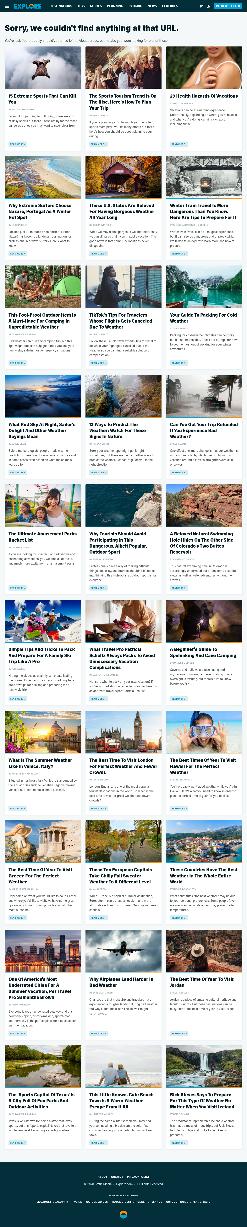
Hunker (140, 1201)
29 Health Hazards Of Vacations (204, 96)
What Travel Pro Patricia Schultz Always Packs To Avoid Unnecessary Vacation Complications (122, 658)
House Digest (121, 1201)
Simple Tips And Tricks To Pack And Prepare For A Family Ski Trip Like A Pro (41, 655)
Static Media (103, 1184)
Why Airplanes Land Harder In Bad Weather (121, 982)
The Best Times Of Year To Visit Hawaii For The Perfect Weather (203, 766)
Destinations (60, 6)
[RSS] (208, 6)
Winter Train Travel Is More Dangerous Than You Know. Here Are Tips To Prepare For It (203, 211)
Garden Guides (97, 1201)
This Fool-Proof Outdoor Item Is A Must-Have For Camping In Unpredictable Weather (42, 321)
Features (170, 6)
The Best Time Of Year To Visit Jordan (202, 982)
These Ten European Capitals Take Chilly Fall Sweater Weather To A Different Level (120, 876)
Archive (117, 1177)
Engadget (44, 1201)
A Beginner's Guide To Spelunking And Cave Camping (203, 652)
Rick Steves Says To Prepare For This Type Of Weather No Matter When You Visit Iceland (202, 1101)
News (152, 6)
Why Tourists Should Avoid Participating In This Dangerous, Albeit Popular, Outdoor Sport (118, 543)
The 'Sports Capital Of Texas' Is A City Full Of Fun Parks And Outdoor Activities (41, 1101)
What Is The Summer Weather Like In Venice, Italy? (40, 763)
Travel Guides (89, 6)
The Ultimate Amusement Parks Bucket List (42, 537)
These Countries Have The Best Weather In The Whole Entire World (203, 876)
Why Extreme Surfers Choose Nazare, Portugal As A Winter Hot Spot (40, 211)
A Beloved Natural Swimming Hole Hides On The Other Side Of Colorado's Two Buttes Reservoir (201, 543)
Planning (115, 6)
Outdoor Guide (177, 1201)
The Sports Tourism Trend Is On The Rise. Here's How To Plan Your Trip (122, 102)
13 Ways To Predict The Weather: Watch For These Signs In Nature (117, 430)
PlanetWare (201, 1201)
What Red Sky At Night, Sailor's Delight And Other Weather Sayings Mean (41, 430)
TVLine (77, 1201)
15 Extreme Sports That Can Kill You (42, 99)
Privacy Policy (138, 1177)
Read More (16, 144)
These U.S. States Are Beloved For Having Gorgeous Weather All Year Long (121, 211)
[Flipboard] (201, 6)
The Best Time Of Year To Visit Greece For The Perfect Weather (40, 876)
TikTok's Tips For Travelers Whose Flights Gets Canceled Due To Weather (120, 321)
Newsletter (230, 6)
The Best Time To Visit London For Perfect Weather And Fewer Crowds (123, 766)
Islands (156, 1201)
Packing (135, 6)
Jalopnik (61, 1201)
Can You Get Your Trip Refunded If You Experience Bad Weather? (204, 430)
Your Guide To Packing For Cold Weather (203, 318)
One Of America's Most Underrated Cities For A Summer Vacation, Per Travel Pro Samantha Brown (39, 988)
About (102, 1177)
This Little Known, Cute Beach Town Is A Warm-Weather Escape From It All (121, 1101)
